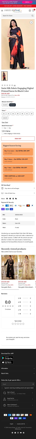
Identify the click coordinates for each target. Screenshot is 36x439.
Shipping (3, 97)
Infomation (4, 368)
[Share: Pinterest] (13, 198)
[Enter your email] (33, 384)
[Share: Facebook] (7, 198)
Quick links (4, 373)
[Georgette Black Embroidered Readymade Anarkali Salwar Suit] (9, 267)
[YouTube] (20, 432)
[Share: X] (10, 198)
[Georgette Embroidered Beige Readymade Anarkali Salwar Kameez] (26, 267)
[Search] (32, 16)
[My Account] (29, 10)
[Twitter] (15, 432)
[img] (7, 85)
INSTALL (27, 2)
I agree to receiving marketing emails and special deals (19, 388)
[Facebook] (12, 432)
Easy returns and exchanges (12, 188)
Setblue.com (18, 429)
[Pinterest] (23, 432)
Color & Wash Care (10, 193)
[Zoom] (31, 22)
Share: (3, 198)
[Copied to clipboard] (16, 198)
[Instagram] (18, 432)
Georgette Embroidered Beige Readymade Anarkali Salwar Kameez (26, 287)
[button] (25, 298)
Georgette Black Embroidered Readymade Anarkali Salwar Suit (8, 287)
